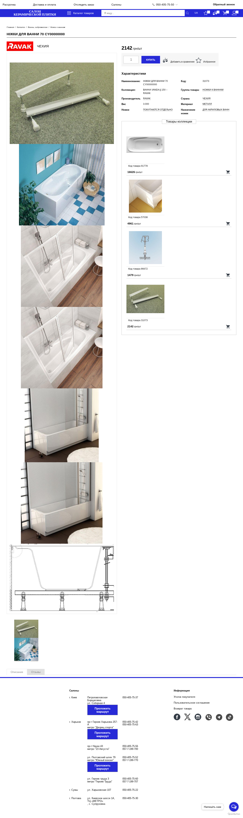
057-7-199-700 (130, 749)
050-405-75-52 (130, 757)
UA (196, 13)
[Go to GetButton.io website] (234, 814)
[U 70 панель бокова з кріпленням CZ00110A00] (178, 196)
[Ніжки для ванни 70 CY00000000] (178, 299)
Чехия (207, 98)
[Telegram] (218, 717)
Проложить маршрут (102, 710)
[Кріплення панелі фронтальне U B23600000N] (178, 248)
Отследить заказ (84, 4)
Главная (10, 27)
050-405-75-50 (165, 4)
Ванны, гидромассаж (37, 27)
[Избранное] (205, 13)
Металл (207, 104)
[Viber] (208, 717)
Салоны (116, 4)
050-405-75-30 (130, 798)
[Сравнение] (215, 13)
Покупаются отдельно (158, 109)
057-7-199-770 (130, 760)
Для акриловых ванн (216, 109)
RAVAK (147, 98)
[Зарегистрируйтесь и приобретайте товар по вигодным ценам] (234, 13)
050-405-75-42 (130, 721)
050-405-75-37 (130, 697)
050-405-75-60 (130, 778)
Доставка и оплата (44, 4)
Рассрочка (9, 4)
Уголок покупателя (184, 696)
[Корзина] (224, 13)
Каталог (21, 27)
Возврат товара (183, 708)
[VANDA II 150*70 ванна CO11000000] (178, 145)
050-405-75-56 (130, 746)
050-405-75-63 (130, 724)
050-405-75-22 (130, 789)
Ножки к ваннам (57, 27)
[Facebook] (177, 717)
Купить (150, 60)
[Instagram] (198, 717)
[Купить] (228, 172)
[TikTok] (229, 717)
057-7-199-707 (130, 781)
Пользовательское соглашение (192, 702)
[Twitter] (187, 717)
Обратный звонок (224, 4)
